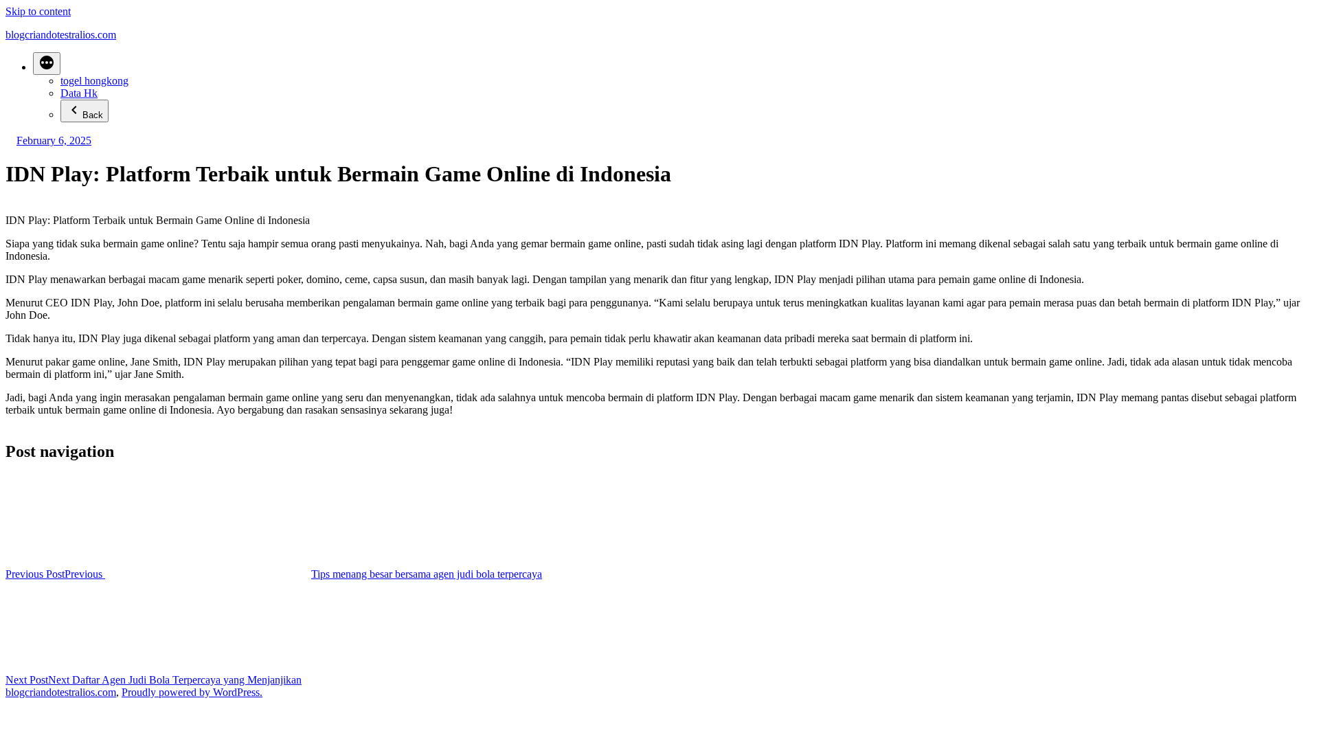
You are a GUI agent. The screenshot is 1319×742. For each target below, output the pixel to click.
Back (92, 115)
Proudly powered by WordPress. (192, 692)
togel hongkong (94, 81)
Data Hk (79, 93)
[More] (46, 63)
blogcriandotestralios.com (60, 35)
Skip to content (38, 11)
